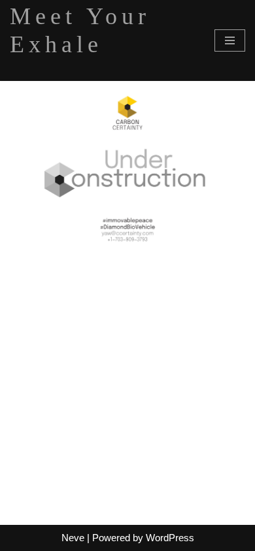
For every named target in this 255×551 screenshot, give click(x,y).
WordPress (170, 537)
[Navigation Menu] (229, 40)
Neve (72, 537)
